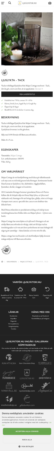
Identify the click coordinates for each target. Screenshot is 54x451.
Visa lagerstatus (27, 94)
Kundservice (13, 316)
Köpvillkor (13, 318)
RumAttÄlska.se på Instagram (40, 318)
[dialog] (27, 430)
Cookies (13, 329)
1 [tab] (26, 64)
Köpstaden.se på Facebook (40, 316)
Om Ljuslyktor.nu (13, 324)
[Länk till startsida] (2, 262)
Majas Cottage (16, 155)
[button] (27, 446)
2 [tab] (29, 64)
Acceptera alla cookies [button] (27, 431)
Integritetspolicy (13, 326)
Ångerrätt (13, 321)
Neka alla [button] (27, 439)
